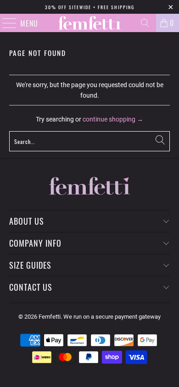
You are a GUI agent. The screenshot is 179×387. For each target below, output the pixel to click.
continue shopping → (113, 119)
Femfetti (50, 316)
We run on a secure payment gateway (112, 316)
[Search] (145, 23)
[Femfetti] (89, 23)
